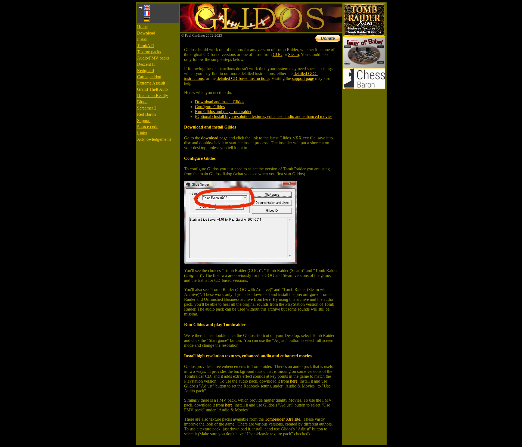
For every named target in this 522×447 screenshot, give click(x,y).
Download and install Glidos (219, 101)
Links (142, 133)
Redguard (145, 70)
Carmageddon (149, 76)
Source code (147, 126)
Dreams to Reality (152, 95)
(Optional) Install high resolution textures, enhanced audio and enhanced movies (263, 116)
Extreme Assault (151, 83)
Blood (142, 101)
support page (303, 78)
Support (144, 120)
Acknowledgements (154, 139)
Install (142, 39)
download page (214, 138)
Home (142, 26)
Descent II (146, 64)
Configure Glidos (210, 106)
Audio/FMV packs (153, 58)
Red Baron (146, 114)
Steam (293, 54)
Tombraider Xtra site (282, 419)
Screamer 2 (146, 108)
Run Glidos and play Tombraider (223, 111)
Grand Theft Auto (152, 89)
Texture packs (149, 51)
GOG (277, 54)
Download (146, 33)
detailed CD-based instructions (243, 78)
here (267, 299)
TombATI (145, 45)
